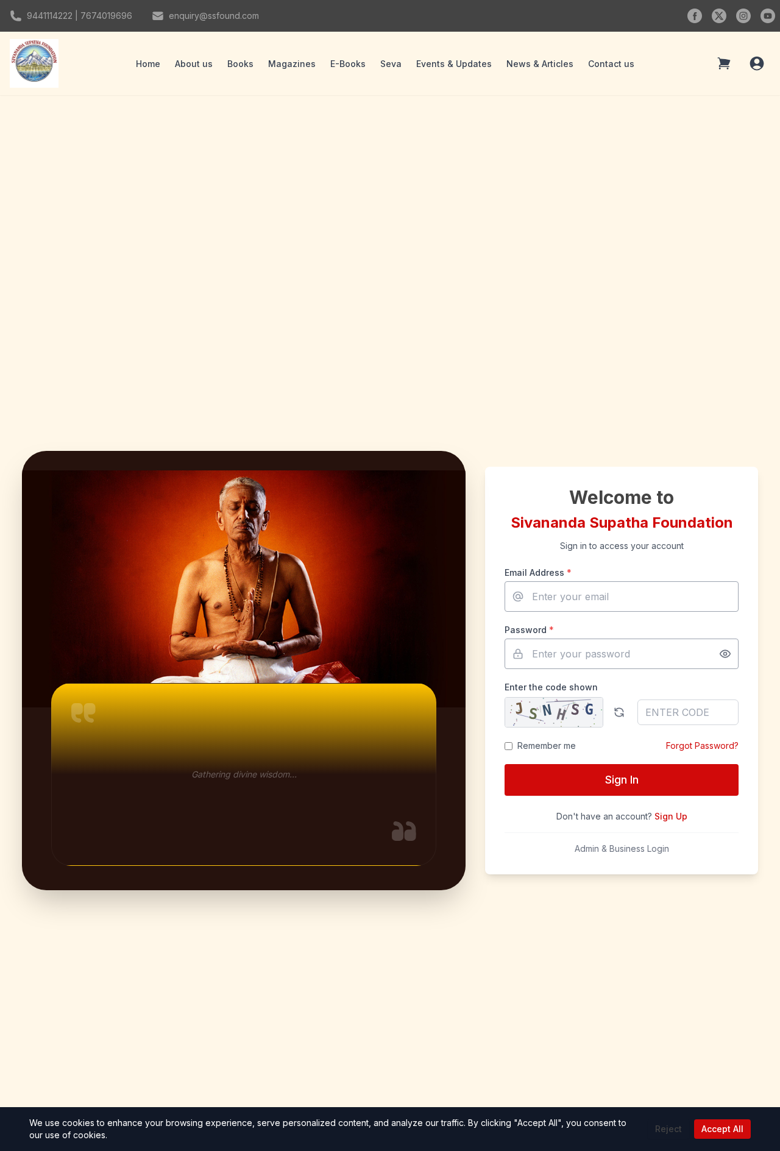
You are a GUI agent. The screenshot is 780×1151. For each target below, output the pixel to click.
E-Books (348, 63)
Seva (391, 63)
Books (240, 63)
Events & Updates (454, 63)
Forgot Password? (702, 745)
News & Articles (539, 63)
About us (194, 63)
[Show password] (725, 654)
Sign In (622, 779)
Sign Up (670, 816)
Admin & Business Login (622, 848)
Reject (668, 1129)
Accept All (722, 1129)
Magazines (292, 63)
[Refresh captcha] (619, 712)
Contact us (611, 63)
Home (148, 63)
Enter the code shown (551, 687)
